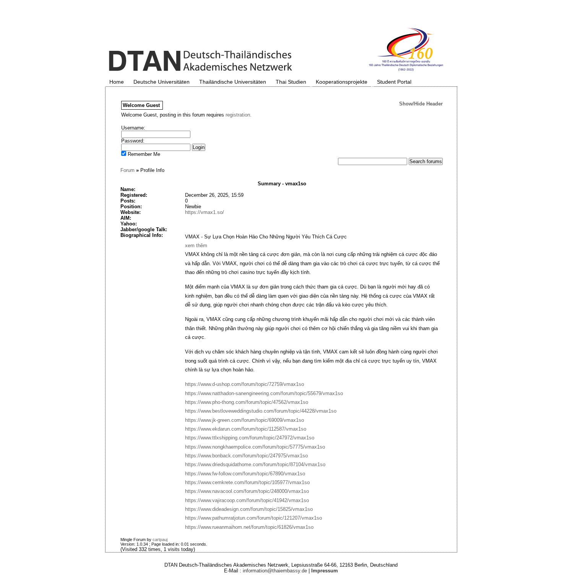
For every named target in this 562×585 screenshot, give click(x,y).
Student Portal (394, 82)
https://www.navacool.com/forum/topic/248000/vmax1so (247, 491)
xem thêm (196, 245)
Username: (133, 128)
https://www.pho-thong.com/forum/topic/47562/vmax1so (246, 402)
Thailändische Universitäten (232, 82)
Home (116, 82)
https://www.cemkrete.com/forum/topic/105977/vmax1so (247, 482)
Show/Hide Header (421, 104)
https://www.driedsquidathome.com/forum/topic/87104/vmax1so (255, 464)
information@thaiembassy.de (275, 571)
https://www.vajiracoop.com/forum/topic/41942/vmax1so (247, 500)
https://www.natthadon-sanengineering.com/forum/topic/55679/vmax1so (264, 393)
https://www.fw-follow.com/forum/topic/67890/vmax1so (245, 473)
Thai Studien (291, 82)
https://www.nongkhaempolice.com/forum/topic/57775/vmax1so (255, 447)
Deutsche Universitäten (161, 82)
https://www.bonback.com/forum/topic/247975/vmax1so (246, 456)
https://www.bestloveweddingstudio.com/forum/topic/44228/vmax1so (260, 411)
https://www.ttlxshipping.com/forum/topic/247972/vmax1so (249, 438)
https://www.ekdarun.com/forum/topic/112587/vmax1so (245, 429)
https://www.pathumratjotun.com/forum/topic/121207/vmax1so (253, 518)
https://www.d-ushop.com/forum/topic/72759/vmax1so (244, 384)
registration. (239, 115)
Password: (133, 141)
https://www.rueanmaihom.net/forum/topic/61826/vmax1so (249, 527)
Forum (127, 170)
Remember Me (143, 154)
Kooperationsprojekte (341, 82)
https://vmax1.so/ (204, 212)
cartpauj (160, 539)
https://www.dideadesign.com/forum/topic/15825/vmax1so (249, 509)
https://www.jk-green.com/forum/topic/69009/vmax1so (244, 420)
